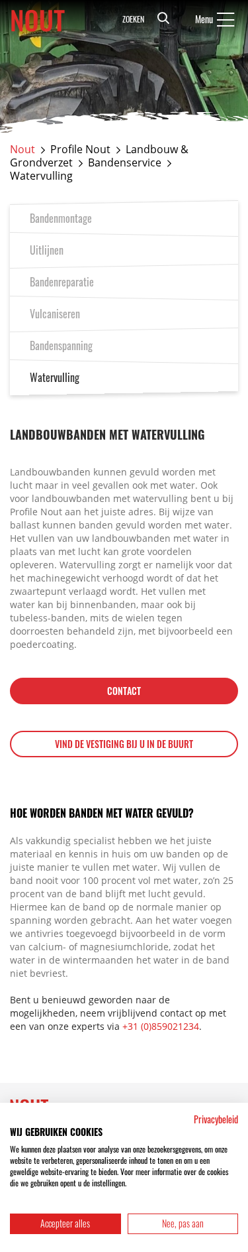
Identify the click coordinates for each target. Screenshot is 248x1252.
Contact (124, 691)
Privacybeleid (216, 1119)
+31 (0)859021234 (160, 1026)
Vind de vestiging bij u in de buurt (124, 744)
